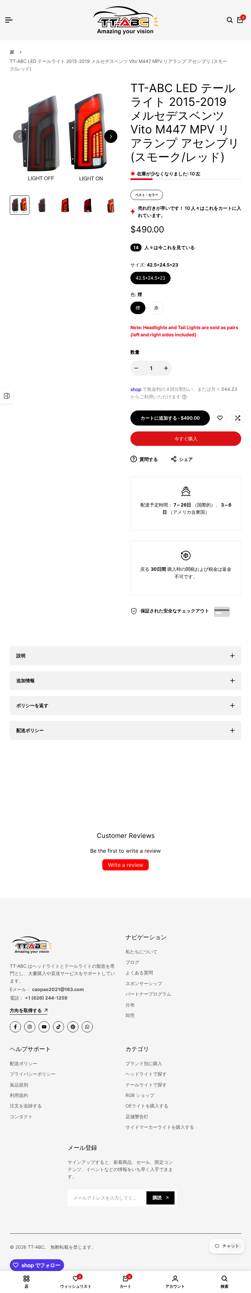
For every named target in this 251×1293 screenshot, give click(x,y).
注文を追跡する (26, 1105)
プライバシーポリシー (33, 1074)
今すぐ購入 (186, 438)
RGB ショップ (140, 1095)
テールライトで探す (146, 1084)
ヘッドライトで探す (146, 1074)
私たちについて (142, 951)
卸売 (130, 1015)
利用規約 (19, 1095)
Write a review (125, 865)
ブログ (132, 962)
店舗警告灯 (137, 1116)
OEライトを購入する (147, 1105)
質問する (148, 459)
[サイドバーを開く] (6, 396)
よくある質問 (139, 972)
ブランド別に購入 (144, 1063)
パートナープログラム (148, 994)
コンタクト (21, 1116)
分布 (130, 1004)
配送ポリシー (23, 1063)
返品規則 (19, 1084)
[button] (219, 418)
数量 (135, 352)
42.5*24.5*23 (150, 278)
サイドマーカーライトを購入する (160, 1127)
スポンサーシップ (144, 983)
